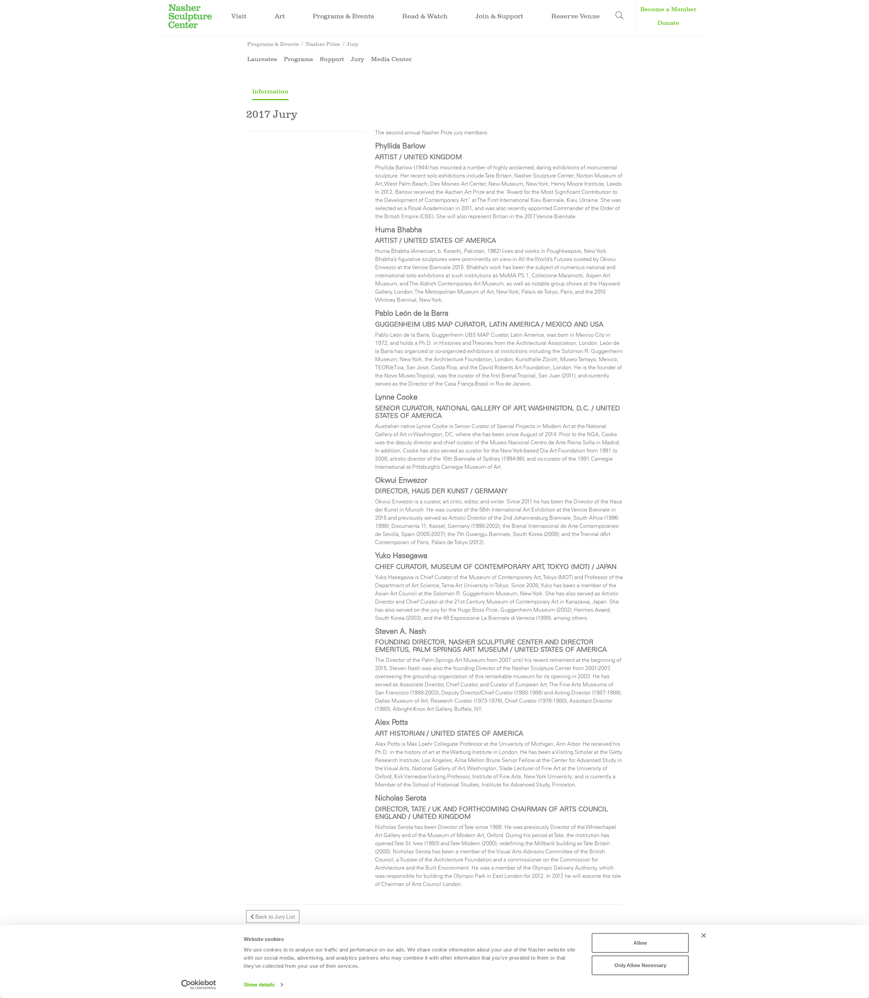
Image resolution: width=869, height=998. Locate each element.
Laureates (262, 59)
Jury (352, 44)
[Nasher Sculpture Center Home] (190, 16)
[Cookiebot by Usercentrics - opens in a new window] (198, 985)
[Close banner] (703, 935)
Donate (668, 22)
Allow (640, 943)
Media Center (391, 59)
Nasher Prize (323, 44)
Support (332, 59)
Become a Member (668, 9)
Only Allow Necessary (640, 965)
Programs (298, 59)
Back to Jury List (274, 916)
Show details (259, 984)
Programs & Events (273, 44)
